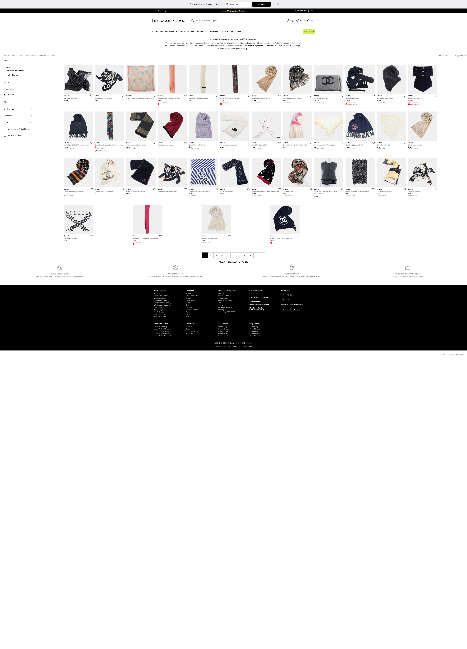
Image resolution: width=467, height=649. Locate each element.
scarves (40, 55)
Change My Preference (226, 312)
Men (161, 31)
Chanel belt (271, 46)
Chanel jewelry (240, 49)
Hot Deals (180, 31)
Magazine (229, 31)
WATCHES (190, 31)
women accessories (28, 55)
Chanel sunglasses (254, 46)
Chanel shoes (224, 49)
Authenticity (240, 31)
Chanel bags (294, 46)
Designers (213, 31)
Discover (7, 55)
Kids (221, 31)
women (15, 55)
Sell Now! (309, 32)
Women (155, 31)
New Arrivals (201, 31)
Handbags (169, 31)
